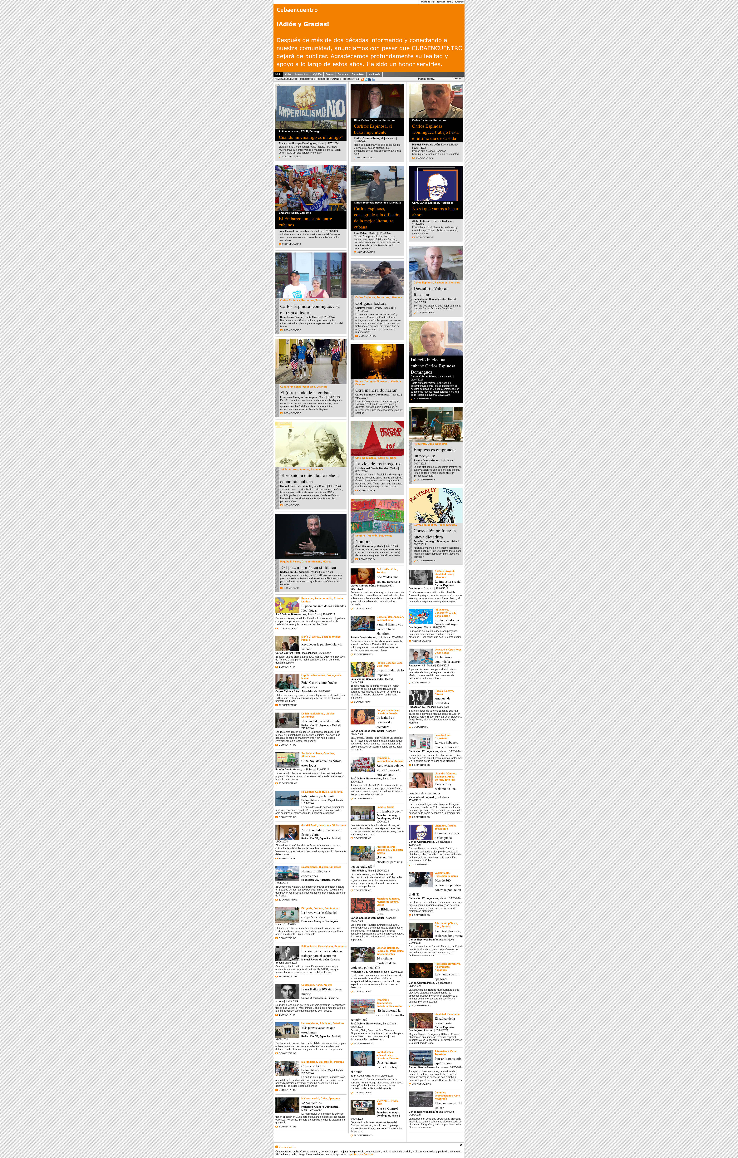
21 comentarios (363, 654)
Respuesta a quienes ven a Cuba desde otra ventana (390, 770)
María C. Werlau (310, 636)
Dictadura (382, 1006)
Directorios (307, 79)
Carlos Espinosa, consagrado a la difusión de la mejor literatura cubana (376, 217)
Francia (446, 926)
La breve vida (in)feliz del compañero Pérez (319, 914)
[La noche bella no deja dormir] (363, 676)
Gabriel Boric (309, 825)
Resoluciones (309, 867)
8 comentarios (362, 838)
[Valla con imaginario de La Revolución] (287, 766)
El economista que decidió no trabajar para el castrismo (321, 953)
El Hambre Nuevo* (389, 811)
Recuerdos (307, 300)
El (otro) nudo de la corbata (306, 392)
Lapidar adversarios (313, 675)
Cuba (288, 74)
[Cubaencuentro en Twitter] (366, 79)
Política (381, 572)
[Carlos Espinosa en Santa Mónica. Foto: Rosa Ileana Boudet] (377, 199)
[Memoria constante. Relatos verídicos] (363, 1065)
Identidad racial (444, 574)
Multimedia (375, 74)
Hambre (381, 807)
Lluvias (330, 713)
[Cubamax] (287, 880)
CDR (379, 1104)
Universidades (309, 1023)
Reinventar (420, 443)
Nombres (363, 541)
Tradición (371, 535)
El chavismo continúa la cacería (447, 659)
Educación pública (446, 923)
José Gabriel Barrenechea (294, 231)
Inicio (278, 74)
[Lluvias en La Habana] (287, 727)
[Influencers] (421, 623)
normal (450, 2)
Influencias (385, 535)
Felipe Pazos (309, 946)
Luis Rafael (360, 233)
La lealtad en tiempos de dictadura (385, 722)
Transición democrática (383, 1001)
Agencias (303, 572)
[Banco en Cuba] (287, 1075)
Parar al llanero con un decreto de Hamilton (389, 629)
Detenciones (442, 652)
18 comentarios (363, 1135)
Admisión (325, 1023)
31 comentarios (426, 560)
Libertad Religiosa (387, 947)
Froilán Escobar (385, 662)
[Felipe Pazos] (287, 960)
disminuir (441, 2)
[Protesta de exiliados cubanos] (363, 771)
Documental (369, 457)
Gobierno (305, 212)
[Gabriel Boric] (287, 839)
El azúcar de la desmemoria (445, 1020)
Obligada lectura (370, 303)
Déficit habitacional (312, 713)
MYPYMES (382, 1101)
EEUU (304, 131)
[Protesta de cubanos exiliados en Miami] (311, 209)
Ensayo (448, 690)
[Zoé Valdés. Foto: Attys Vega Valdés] (363, 582)
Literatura (395, 202)
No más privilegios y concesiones (315, 873)
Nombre (360, 535)
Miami (305, 678)
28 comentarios (288, 783)
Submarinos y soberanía (317, 796)
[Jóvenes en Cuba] (311, 383)
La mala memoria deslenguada (447, 835)
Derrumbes (307, 716)
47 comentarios (291, 156)
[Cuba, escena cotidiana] (421, 1064)
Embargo (314, 131)
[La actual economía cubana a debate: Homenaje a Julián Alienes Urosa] (311, 466)
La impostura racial (448, 581)
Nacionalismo (384, 620)
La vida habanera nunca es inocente (447, 744)
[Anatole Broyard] (421, 584)
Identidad (440, 1014)
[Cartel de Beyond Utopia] (377, 454)
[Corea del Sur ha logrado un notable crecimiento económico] (363, 1013)
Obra (357, 120)
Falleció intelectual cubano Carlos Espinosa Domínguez (433, 365)
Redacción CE (288, 572)
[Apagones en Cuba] (287, 1111)
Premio (305, 639)
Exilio (294, 212)
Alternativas (308, 756)
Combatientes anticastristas (384, 1054)
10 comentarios (288, 900)
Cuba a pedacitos (313, 1066)
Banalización (442, 615)
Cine (358, 457)
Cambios (328, 753)
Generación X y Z (445, 612)
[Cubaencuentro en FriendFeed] (373, 79)
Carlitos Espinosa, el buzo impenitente (373, 129)
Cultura (330, 74)
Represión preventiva (447, 963)
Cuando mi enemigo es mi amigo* (311, 137)
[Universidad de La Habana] (287, 1036)
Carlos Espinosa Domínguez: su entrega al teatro (310, 309)
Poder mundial (323, 598)
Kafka (319, 985)
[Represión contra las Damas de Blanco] (363, 961)
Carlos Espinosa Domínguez (372, 394)
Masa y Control (387, 1108)
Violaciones (339, 825)
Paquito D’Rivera (290, 561)
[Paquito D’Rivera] (311, 558)
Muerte (328, 985)
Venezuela (325, 825)
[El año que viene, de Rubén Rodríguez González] (377, 378)
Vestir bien (308, 386)
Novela (393, 713)
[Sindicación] (362, 79)
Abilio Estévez (420, 221)
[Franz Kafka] (287, 998)
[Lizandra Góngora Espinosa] (421, 786)
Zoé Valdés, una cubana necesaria (388, 579)
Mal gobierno (309, 1061)
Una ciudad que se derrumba (320, 721)
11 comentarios (288, 976)
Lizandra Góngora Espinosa (445, 775)
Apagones (334, 1098)
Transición (382, 758)
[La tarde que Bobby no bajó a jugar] (421, 704)
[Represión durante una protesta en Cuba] (421, 886)
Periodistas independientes (390, 952)
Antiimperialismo (289, 131)
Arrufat (452, 825)
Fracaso (318, 908)
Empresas (335, 867)
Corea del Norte (387, 457)
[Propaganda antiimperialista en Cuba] (311, 128)
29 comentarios (291, 244)
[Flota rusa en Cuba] (287, 805)
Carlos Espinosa (290, 300)
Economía (317, 469)
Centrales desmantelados (444, 1094)
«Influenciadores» (447, 620)
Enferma (450, 779)
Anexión (398, 617)
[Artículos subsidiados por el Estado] (363, 820)
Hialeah (323, 867)
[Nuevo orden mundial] (287, 611)
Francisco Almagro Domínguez (297, 143)
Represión (382, 950)
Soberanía (336, 791)
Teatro (319, 300)
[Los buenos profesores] (421, 937)
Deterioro (322, 386)
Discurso (451, 524)
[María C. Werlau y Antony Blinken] (287, 650)
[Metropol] (363, 723)
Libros (380, 904)
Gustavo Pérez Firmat (368, 308)
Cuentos (360, 384)
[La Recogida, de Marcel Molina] (421, 1105)
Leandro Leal (442, 735)
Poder (394, 1101)
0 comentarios (292, 330)
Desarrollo (395, 1006)
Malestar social (310, 1098)
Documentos (351, 79)
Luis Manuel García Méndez (371, 468)
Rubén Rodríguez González (371, 381)
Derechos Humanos (329, 79)
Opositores (454, 649)
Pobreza (339, 1061)
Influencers (441, 609)
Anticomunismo (386, 846)
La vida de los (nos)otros (378, 463)
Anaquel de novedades (442, 700)
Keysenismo (325, 946)
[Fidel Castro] (287, 688)
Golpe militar (384, 617)
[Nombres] (377, 532)
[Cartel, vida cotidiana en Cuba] (287, 921)
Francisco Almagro (387, 898)
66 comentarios (288, 628)
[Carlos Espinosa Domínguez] (377, 117)
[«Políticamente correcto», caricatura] (436, 521)
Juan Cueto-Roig (365, 546)
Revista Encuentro (286, 79)
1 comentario (292, 505)
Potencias (307, 598)
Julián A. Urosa (289, 469)
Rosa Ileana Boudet (291, 317)
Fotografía (441, 1098)
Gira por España (311, 561)
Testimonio (441, 828)
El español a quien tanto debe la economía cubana (310, 478)
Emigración (325, 1061)
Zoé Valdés (383, 569)
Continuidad (332, 908)
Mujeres (453, 876)
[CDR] (363, 1114)
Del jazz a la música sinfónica (308, 567)
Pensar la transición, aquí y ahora (448, 1060)
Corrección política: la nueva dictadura (435, 533)
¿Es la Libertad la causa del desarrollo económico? (377, 1015)
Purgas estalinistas (387, 710)
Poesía (439, 690)
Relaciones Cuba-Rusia (315, 791)
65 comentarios (363, 1043)
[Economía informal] (436, 440)
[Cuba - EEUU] (363, 630)
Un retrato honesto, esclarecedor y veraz (449, 933)
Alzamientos (442, 966)
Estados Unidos (331, 636)
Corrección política (425, 524)
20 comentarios (426, 479)
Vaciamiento (442, 872)
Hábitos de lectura (387, 901)
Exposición (441, 738)
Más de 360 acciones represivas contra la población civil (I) (435, 887)
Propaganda (334, 675)
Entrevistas (358, 74)
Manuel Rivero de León (294, 486)
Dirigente (306, 908)
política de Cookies (361, 1154)
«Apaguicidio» (311, 1102)
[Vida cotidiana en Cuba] (363, 860)
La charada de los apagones (447, 976)
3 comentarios (292, 413)
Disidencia (382, 849)
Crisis (390, 807)
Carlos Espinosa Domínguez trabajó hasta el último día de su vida (435, 132)
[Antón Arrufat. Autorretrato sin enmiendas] (436, 199)
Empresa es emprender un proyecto (435, 452)
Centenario (307, 985)
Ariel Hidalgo (358, 870)
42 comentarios (288, 705)
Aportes (304, 469)
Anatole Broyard (444, 571)
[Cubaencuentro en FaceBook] (369, 79)
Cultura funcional (290, 386)
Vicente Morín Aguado (422, 797)
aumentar (459, 2)
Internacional (302, 74)
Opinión (317, 74)
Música (327, 561)
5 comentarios (287, 817)
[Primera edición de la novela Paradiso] (363, 912)
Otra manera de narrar (376, 390)
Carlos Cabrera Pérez (288, 652)
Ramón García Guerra (288, 769)
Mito (386, 666)
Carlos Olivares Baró (313, 998)
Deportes (343, 74)
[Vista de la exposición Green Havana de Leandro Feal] (421, 748)
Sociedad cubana (311, 753)
